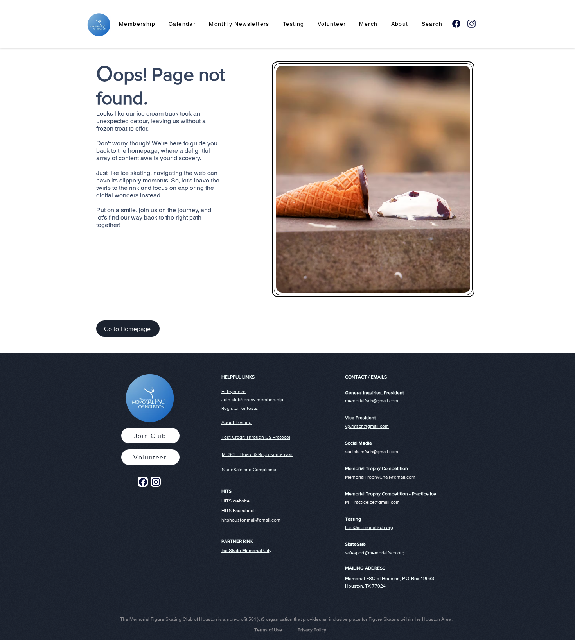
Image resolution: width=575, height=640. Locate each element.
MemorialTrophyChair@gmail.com (380, 477)
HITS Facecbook (238, 510)
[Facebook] (456, 23)
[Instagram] (471, 23)
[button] (137, 24)
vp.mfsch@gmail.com (367, 426)
